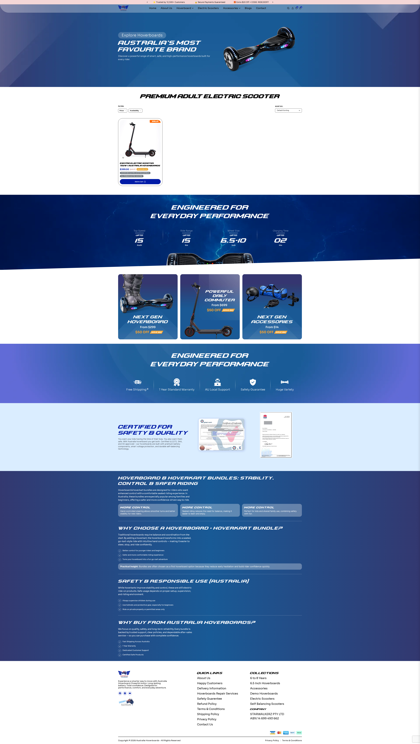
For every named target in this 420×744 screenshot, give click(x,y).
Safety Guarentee (209, 699)
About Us (166, 8)
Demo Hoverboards (264, 693)
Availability (134, 111)
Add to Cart (139, 182)
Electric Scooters (208, 8)
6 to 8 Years (258, 678)
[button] (123, 158)
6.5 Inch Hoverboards (265, 683)
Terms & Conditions (211, 709)
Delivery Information (211, 688)
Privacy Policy (206, 719)
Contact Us (205, 724)
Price (122, 111)
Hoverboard (184, 8)
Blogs (248, 8)
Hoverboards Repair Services (217, 693)
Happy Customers (209, 683)
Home (152, 8)
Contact (261, 8)
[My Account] (292, 8)
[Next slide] (273, 2)
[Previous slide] (147, 2)
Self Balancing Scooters (267, 704)
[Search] (288, 8)
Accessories (230, 8)
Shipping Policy (208, 714)
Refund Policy (207, 704)
